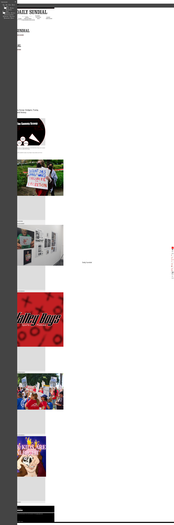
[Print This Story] (172, 272)
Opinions (27, 17)
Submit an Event (49, 18)
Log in (22, 521)
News (8, 4)
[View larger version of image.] (27, 131)
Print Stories (14, 12)
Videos (38, 18)
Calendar (48, 17)
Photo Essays (38, 17)
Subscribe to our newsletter (9, 14)
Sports (7, 6)
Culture (11, 4)
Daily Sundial (4, 2)
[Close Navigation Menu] (15, 2)
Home (5, 4)
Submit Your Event (8, 12)
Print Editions (32, 19)
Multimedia (37, 15)
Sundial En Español (25, 19)
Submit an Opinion (27, 18)
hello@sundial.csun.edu (39, 513)
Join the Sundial (13, 16)
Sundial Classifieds (7, 16)
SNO (19, 521)
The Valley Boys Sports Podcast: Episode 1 (17, 372)
